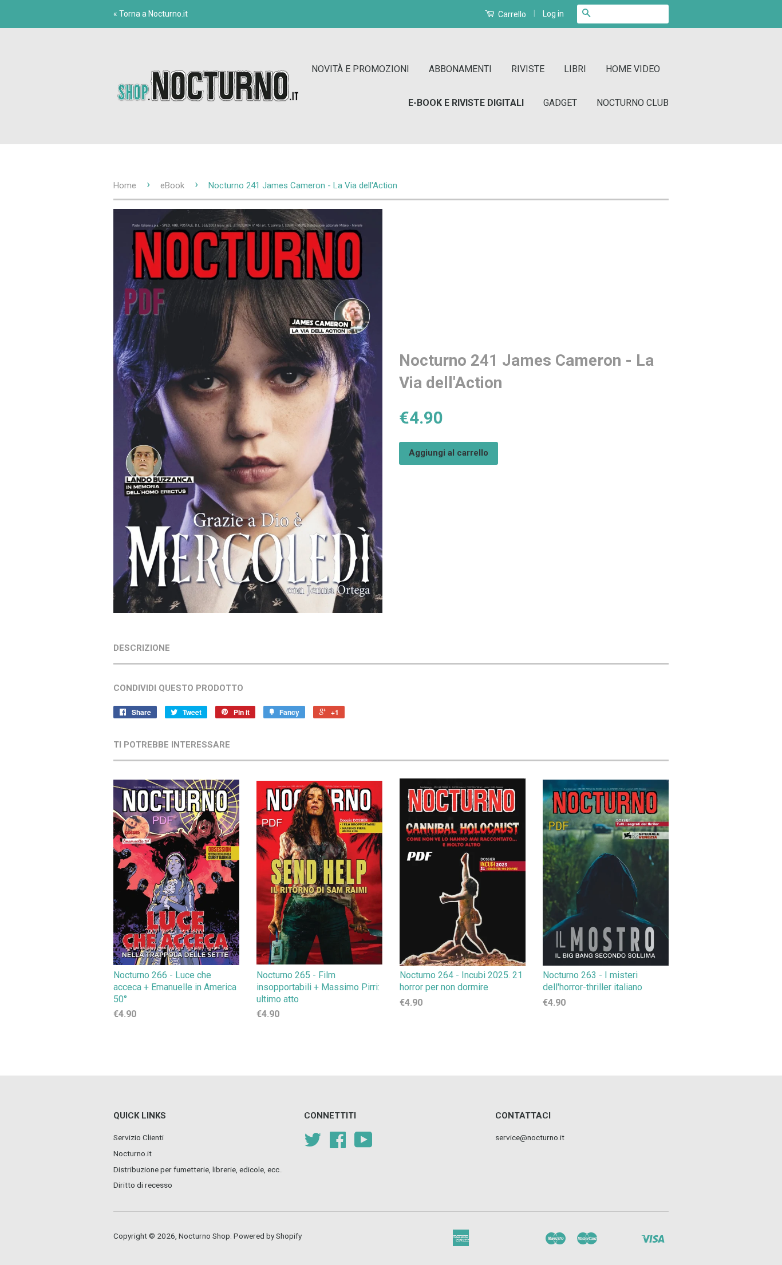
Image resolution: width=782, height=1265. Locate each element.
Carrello (511, 14)
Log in (553, 13)
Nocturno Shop (204, 1235)
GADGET (560, 102)
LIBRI (575, 69)
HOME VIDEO (633, 69)
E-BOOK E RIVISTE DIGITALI (466, 102)
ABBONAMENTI (460, 69)
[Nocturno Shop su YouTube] (363, 1143)
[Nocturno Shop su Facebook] (337, 1143)
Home (124, 185)
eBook (172, 185)
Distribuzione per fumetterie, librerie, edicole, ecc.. (198, 1169)
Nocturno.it (132, 1153)
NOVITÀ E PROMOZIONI (360, 69)
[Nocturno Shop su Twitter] (312, 1143)
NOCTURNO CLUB (633, 102)
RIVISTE (527, 69)
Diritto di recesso (142, 1184)
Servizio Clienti (138, 1137)
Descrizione (141, 648)
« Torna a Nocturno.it (150, 13)
